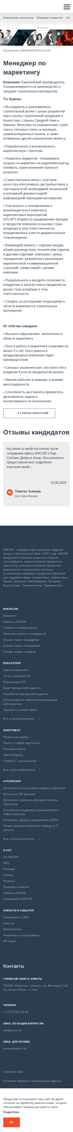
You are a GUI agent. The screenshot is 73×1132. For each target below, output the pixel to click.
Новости (8, 923)
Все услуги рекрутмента (19, 769)
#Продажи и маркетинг (50, 17)
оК (11, 1122)
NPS (6, 863)
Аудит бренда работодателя (22, 687)
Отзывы (8, 875)
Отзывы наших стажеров (19, 651)
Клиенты (9, 881)
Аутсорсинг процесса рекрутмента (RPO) (30, 820)
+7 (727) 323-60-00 (15, 1011)
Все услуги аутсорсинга (18, 838)
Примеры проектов (16, 886)
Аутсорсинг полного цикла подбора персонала (34, 788)
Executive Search (14, 749)
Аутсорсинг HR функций (19, 794)
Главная (8, 27)
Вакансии (25, 27)
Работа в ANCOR (14, 621)
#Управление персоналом (18, 17)
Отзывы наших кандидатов (21, 639)
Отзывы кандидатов (36, 432)
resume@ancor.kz (15, 1048)
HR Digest (9, 941)
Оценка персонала (15, 669)
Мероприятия (12, 929)
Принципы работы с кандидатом (24, 633)
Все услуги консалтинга (18, 718)
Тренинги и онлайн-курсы (20, 709)
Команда (9, 868)
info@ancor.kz (12, 1030)
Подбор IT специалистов (19, 760)
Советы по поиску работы (20, 627)
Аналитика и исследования (21, 935)
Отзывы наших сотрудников (21, 645)
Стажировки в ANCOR (17, 898)
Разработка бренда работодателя (25, 694)
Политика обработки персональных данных (32, 1080)
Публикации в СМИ (16, 917)
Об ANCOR (10, 857)
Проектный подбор (15, 737)
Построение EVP (14, 682)
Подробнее (11, 1112)
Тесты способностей (16, 676)
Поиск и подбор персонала (21, 742)
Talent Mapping (13, 754)
